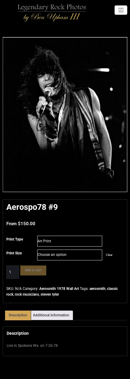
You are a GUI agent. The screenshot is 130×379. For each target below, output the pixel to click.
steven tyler (50, 294)
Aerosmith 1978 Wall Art (59, 289)
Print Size (14, 253)
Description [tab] (18, 315)
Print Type (14, 239)
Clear (109, 254)
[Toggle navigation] (121, 10)
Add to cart (33, 270)
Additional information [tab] (51, 315)
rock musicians (27, 294)
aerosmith (97, 289)
